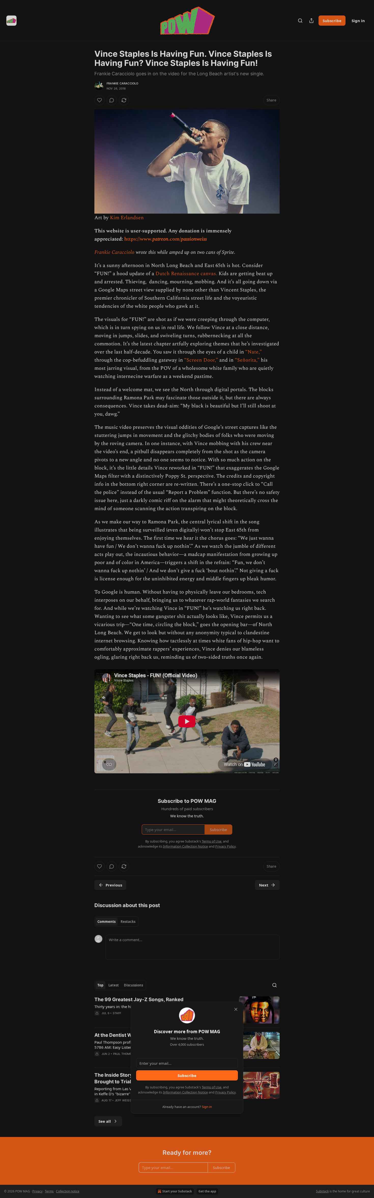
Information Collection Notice (185, 1092)
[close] (236, 1009)
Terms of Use (211, 1087)
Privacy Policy (225, 1092)
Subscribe (187, 1075)
